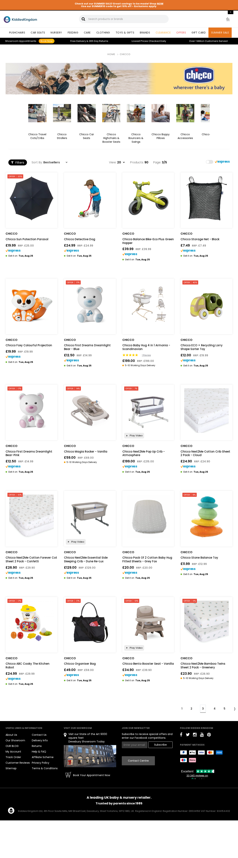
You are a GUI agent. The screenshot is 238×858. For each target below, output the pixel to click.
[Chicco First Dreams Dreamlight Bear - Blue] (90, 304)
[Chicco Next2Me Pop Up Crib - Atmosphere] (148, 410)
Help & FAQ (39, 751)
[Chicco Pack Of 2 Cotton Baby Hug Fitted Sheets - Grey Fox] (148, 517)
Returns (98, 41)
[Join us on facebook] (181, 735)
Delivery (78, 41)
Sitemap (11, 768)
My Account (13, 751)
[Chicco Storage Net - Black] (206, 198)
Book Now (47, 41)
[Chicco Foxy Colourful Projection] (31, 304)
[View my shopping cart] (225, 20)
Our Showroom (15, 740)
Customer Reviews (18, 763)
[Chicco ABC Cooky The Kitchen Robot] (31, 623)
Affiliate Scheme (43, 757)
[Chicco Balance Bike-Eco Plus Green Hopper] (148, 198)
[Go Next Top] (234, 708)
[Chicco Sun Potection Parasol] (31, 198)
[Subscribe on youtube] (202, 735)
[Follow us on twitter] (188, 735)
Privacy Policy (40, 763)
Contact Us (39, 735)
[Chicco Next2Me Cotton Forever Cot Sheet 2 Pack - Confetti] (31, 517)
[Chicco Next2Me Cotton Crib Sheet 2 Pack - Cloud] (206, 410)
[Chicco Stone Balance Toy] (206, 517)
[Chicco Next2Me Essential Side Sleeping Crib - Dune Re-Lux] (90, 517)
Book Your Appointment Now (91, 775)
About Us (11, 735)
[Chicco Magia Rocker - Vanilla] (90, 410)
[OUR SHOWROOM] (90, 756)
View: (112, 162)
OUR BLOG (12, 746)
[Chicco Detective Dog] (90, 198)
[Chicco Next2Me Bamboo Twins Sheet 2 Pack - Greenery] (206, 623)
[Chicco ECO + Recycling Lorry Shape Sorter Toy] (206, 304)
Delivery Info (40, 740)
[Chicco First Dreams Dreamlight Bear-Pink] (31, 410)
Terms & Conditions (45, 768)
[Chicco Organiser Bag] (90, 623)
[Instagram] (195, 735)
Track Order (13, 757)
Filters (19, 162)
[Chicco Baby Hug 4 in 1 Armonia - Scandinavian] (148, 304)
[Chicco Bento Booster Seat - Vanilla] (148, 623)
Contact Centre (138, 761)
